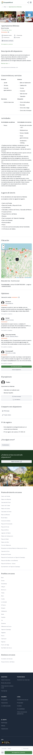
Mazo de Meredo (5, 514)
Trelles (2, 593)
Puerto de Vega (5, 644)
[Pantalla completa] (16, 260)
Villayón (3, 586)
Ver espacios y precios (18, 752)
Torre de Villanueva (6, 545)
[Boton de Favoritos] (29, 15)
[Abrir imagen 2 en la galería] (21, 14)
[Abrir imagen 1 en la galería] (8, 16)
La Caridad (4, 602)
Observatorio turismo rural (7, 687)
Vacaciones (4, 703)
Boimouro (3, 589)
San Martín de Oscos (6, 648)
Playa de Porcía (5, 527)
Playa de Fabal (5, 539)
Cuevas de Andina (5, 520)
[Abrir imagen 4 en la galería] (21, 19)
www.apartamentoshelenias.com (9, 67)
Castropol (3, 638)
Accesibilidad (21, 709)
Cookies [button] (19, 706)
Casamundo (4, 729)
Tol (2, 620)
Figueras (3, 641)
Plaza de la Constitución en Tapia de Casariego (13, 557)
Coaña (3, 599)
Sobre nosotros (5, 680)
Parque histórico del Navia (7, 662)
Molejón (3, 608)
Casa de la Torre (5, 551)
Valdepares (4, 611)
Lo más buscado (6, 706)
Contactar (4, 691)
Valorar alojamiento (16, 369)
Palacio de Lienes (5, 508)
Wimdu (3, 725)
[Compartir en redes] (28, 2)
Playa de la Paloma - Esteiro (8, 563)
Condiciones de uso (22, 700)
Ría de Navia (4, 517)
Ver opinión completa (6, 314)
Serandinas (4, 583)
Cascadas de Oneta (6, 511)
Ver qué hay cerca (6, 30)
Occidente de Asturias (7, 658)
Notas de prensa (6, 683)
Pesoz (2, 635)
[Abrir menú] (31, 2)
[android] (16, 742)
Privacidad (20, 703)
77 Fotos (29, 19)
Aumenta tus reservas (23, 680)
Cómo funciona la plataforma (22, 713)
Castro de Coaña (5, 505)
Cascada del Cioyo (6, 502)
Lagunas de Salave (6, 533)
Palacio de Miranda (6, 499)
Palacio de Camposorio (7, 536)
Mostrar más (4, 63)
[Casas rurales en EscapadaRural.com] (7, 2)
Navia (2, 614)
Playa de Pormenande (6, 524)
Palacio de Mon (5, 542)
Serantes (3, 623)
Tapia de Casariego (6, 629)
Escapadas (4, 700)
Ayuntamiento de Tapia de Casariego (10, 566)
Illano (2, 596)
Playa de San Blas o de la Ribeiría (9, 560)
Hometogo (4, 722)
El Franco (3, 605)
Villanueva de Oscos (6, 626)
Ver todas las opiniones (16, 366)
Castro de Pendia (5, 496)
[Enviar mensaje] (2, 752)
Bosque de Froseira (6, 554)
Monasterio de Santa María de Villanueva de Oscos (14, 548)
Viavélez (3, 617)
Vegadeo (3, 632)
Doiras (2, 580)
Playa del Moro (5, 530)
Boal (2, 577)
